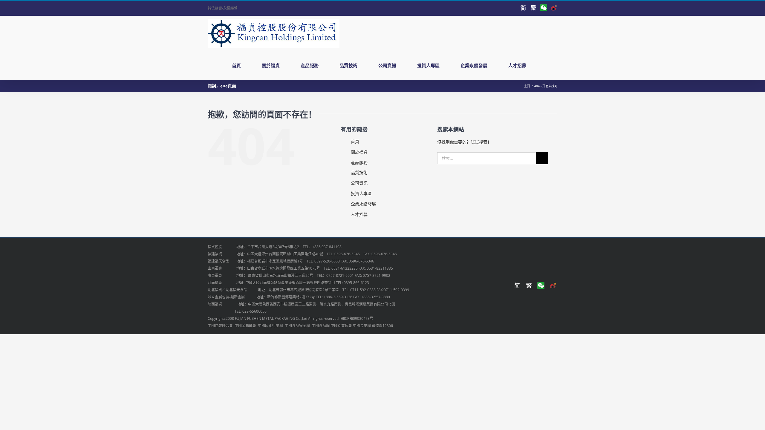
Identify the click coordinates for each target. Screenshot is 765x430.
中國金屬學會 (245, 325)
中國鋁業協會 (341, 325)
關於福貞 (359, 152)
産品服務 (359, 162)
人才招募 (359, 214)
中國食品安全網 (297, 325)
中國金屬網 (362, 325)
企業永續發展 (363, 204)
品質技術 (359, 172)
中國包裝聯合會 (220, 325)
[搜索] (548, 65)
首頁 (355, 141)
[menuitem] (240, 65)
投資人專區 (361, 193)
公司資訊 (359, 183)
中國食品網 (321, 325)
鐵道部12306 (382, 325)
